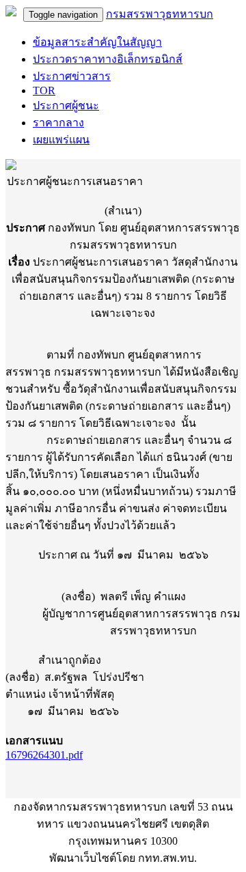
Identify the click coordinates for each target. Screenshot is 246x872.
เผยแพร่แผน (61, 139)
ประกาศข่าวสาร (72, 76)
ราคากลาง (58, 122)
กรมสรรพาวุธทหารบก (159, 14)
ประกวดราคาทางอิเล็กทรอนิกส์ (107, 59)
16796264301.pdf (44, 755)
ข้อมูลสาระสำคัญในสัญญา (97, 42)
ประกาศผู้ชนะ (66, 105)
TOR (44, 90)
